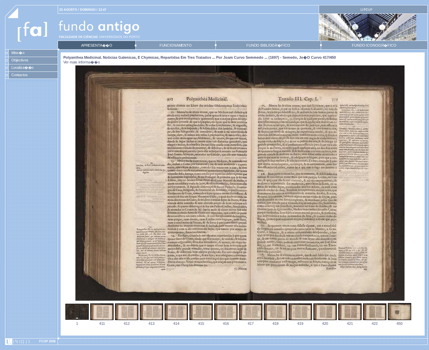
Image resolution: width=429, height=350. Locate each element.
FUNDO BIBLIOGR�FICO (268, 45)
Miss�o (17, 53)
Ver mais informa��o (81, 62)
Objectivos (19, 60)
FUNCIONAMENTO (176, 45)
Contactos (19, 75)
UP (368, 9)
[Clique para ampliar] (240, 299)
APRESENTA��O (96, 45)
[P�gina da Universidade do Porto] (31, 342)
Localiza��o (22, 67)
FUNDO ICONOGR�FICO (374, 45)
